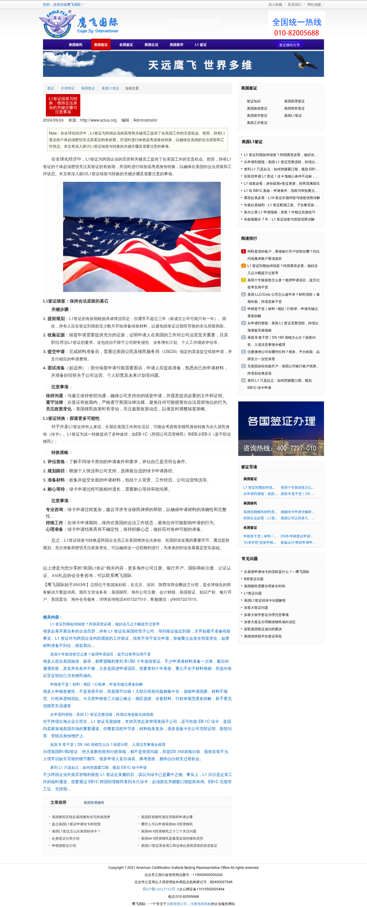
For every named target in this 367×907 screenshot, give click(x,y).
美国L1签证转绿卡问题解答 (265, 600)
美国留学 (177, 44)
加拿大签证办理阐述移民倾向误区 (270, 621)
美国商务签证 (294, 108)
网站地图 (314, 4)
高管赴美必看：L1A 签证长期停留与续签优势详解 (282, 197)
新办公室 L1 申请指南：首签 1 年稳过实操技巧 (279, 211)
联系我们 (295, 4)
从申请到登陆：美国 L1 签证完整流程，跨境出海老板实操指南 (101, 714)
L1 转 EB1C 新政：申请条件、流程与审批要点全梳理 (284, 190)
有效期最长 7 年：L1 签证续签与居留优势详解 (279, 218)
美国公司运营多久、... (297, 517)
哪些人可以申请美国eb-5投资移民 (167, 823)
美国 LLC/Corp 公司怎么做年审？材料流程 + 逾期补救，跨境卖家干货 (283, 298)
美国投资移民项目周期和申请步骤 (167, 816)
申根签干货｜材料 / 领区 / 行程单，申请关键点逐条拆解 (96, 684)
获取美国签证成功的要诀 (263, 628)
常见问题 (250, 558)
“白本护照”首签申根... (259, 542)
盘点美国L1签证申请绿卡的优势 (76, 823)
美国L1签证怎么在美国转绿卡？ (76, 830)
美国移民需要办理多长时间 (264, 585)
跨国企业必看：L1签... (260, 517)
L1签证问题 (253, 592)
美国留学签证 (257, 115)
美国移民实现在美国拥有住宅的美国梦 (81, 816)
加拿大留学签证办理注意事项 (266, 614)
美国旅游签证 (257, 108)
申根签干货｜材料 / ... (259, 535)
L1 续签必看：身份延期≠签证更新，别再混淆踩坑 (282, 183)
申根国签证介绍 (64, 845)
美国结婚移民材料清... (260, 511)
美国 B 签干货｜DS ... (297, 493)
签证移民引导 (289, 44)
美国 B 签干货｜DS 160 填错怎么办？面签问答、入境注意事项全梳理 (107, 744)
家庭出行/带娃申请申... (298, 542)
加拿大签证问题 (256, 607)
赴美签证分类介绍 (65, 838)
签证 (50, 87)
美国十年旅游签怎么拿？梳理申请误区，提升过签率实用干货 (100, 654)
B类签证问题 (253, 578)
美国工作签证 (257, 122)
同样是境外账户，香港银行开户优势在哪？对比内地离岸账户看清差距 (283, 255)
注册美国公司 (176, 903)
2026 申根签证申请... (297, 535)
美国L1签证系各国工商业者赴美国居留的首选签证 (179, 845)
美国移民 (76, 44)
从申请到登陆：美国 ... (260, 493)
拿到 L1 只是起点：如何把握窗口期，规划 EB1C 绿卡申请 (98, 767)
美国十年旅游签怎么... (297, 487)
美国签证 (101, 44)
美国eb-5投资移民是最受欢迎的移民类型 (172, 838)
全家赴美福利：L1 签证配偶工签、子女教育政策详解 (284, 204)
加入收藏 (275, 4)
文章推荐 (58, 802)
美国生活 (151, 44)
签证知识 (254, 100)
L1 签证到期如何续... (259, 487)
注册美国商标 (200, 903)
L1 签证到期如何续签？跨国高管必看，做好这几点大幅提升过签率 (105, 624)
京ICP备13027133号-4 (160, 889)
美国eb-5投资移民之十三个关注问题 (168, 830)
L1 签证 (201, 44)
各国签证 (126, 44)
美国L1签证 (110, 87)
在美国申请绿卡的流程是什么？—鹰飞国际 (276, 571)
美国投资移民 (94, 802)
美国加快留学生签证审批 (263, 635)
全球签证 (68, 87)
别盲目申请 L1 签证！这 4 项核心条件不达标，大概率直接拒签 (291, 175)
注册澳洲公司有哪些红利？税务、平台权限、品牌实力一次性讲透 (283, 355)
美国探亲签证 (294, 100)
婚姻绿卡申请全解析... (297, 511)
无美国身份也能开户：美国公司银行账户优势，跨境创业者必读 (283, 369)
